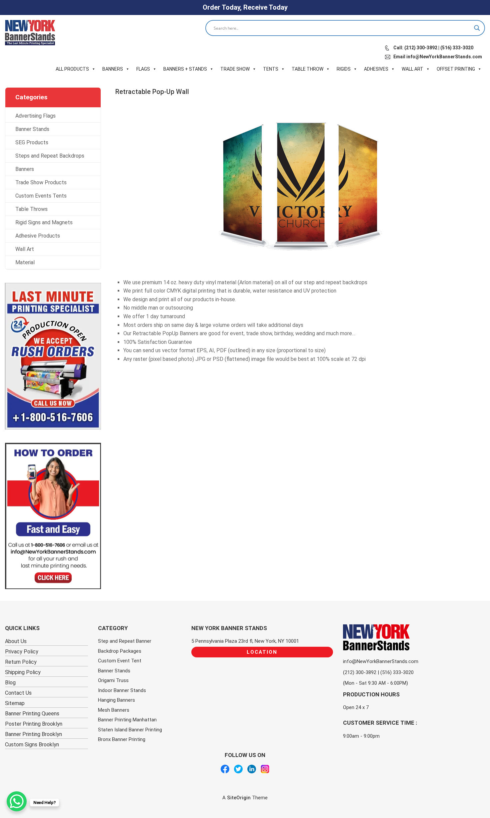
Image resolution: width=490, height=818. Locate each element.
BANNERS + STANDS (185, 69)
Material (25, 262)
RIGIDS (344, 69)
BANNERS (112, 69)
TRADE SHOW (235, 69)
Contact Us (18, 693)
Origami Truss (113, 680)
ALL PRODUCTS (72, 69)
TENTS (270, 69)
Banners (24, 169)
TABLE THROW (307, 69)
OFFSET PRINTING (456, 69)
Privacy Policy (21, 651)
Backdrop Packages (119, 651)
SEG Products (31, 142)
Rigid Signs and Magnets (44, 222)
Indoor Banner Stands (122, 690)
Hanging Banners (116, 700)
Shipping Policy (23, 672)
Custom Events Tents (41, 196)
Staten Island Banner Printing (130, 730)
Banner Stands (32, 129)
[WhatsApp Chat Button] (17, 801)
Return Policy (21, 662)
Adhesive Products (37, 236)
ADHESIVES (376, 69)
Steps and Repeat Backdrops (49, 156)
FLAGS (143, 69)
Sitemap (15, 703)
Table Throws (31, 209)
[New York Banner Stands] (30, 32)
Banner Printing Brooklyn (33, 734)
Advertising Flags (35, 116)
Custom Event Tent (119, 661)
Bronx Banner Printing (121, 739)
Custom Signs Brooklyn (32, 744)
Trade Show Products (41, 182)
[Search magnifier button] (477, 28)
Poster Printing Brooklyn (33, 724)
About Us (16, 641)
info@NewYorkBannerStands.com (380, 661)
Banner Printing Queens (32, 713)
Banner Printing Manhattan (127, 720)
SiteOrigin (239, 798)
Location (262, 652)
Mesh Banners (113, 710)
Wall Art (24, 249)
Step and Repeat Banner (124, 641)
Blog (10, 682)
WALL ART (412, 69)
